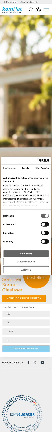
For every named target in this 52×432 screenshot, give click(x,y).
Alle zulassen (26, 253)
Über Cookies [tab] (42, 168)
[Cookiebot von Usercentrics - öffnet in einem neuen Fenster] (37, 160)
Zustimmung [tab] (9, 168)
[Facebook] (28, 362)
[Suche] (31, 10)
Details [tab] (25, 168)
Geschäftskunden (29, 2)
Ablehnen (26, 269)
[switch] (45, 224)
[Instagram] (35, 362)
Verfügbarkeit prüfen (24, 298)
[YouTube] (42, 362)
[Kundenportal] (38, 10)
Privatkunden (10, 2)
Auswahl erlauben (26, 261)
